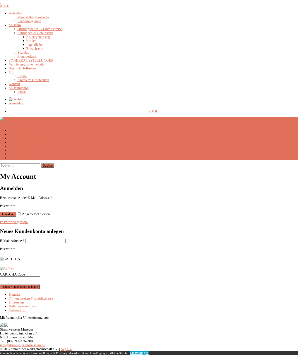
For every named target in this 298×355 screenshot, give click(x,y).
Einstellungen (139, 353)
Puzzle (22, 76)
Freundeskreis (27, 56)
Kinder (31, 41)
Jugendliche (34, 45)
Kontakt (14, 84)
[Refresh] (7, 269)
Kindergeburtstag (38, 37)
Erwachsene (34, 48)
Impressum (16, 302)
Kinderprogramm (29, 21)
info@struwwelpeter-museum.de (22, 345)
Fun (11, 72)
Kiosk (21, 92)
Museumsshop (19, 88)
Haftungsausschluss (22, 306)
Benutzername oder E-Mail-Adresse (26, 198)
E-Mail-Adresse (12, 241)
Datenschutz (17, 310)
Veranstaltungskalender (33, 17)
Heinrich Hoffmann (22, 68)
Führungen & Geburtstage (35, 33)
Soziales (23, 52)
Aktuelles (15, 13)
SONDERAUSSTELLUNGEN (31, 60)
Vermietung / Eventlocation (27, 64)
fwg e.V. (66, 349)
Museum (15, 25)
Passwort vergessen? (14, 222)
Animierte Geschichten (33, 80)
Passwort (7, 206)
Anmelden (16, 103)
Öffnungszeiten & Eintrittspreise (39, 29)
